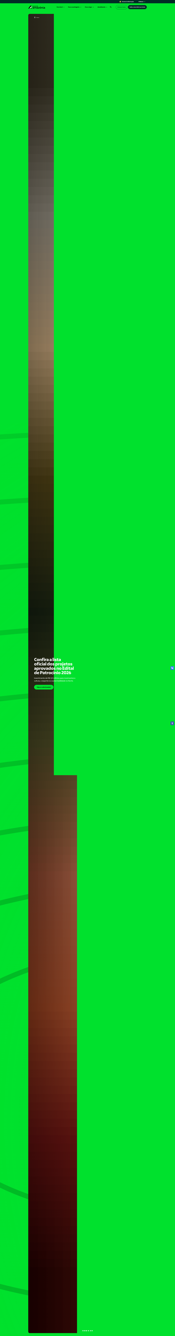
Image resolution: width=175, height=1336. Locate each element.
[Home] (38, 7)
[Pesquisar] (111, 7)
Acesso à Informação (128, 1)
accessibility (172, 723)
